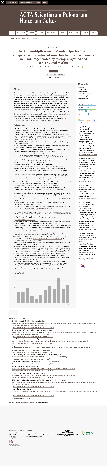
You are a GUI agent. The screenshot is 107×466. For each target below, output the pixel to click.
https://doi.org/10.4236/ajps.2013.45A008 (25, 231)
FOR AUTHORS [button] (51, 33)
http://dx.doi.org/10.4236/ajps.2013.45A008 (39, 229)
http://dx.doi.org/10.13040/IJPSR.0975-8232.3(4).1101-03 (47, 238)
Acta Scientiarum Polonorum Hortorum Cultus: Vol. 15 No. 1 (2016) (32, 370)
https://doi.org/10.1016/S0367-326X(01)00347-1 (31, 214)
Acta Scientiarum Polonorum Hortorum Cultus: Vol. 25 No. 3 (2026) (33, 386)
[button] (82, 104)
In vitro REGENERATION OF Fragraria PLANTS (48, 361)
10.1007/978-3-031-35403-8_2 (88, 198)
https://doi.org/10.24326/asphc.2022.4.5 (55, 74)
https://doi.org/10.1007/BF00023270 (24, 172)
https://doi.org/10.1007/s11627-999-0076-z (52, 166)
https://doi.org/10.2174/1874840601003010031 (27, 139)
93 (20, 399)
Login (44, 2)
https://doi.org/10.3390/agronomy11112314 (32, 251)
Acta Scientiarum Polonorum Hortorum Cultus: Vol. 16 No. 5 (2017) (32, 364)
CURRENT (31, 33)
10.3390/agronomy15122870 (88, 154)
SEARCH (94, 33)
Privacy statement (12, 2)
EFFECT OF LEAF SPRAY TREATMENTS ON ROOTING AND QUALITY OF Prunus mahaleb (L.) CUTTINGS (43, 368)
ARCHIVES (41, 33)
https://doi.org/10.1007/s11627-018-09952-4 (28, 265)
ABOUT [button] (62, 33)
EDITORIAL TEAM (74, 33)
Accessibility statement (26, 2)
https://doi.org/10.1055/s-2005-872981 (25, 185)
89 (12, 399)
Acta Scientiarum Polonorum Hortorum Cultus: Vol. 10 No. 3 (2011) (33, 327)
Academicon (48, 434)
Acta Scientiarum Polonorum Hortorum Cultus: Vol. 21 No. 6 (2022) (32, 343)
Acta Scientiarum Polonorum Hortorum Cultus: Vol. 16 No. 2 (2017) (32, 359)
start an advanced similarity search (28, 402)
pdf (53, 71)
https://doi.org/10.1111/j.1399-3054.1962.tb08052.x (49, 189)
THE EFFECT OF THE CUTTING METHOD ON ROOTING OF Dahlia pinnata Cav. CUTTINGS (39, 357)
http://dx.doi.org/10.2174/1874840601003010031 (46, 138)
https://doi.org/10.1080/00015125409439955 (26, 157)
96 (25, 399)
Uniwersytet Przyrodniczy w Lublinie (45, 433)
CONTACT (85, 33)
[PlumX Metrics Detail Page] (83, 266)
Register (38, 2)
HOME (11, 33)
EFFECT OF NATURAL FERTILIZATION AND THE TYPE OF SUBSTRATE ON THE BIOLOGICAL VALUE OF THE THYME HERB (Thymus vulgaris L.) (54, 392)
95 (23, 399)
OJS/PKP (41, 436)
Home (12, 38)
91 (16, 399)
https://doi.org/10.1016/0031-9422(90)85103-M (27, 153)
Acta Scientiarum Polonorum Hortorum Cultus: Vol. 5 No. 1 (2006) (33, 352)
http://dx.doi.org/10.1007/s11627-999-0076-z (26, 166)
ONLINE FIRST (21, 33)
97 (27, 399)
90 (14, 399)
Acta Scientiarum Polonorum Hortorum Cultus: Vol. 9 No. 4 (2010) (33, 336)
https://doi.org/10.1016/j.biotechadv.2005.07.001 (27, 210)
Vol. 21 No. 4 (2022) (26, 38)
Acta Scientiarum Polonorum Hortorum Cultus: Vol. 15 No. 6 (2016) (33, 395)
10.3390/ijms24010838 (86, 259)
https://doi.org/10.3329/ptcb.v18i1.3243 (25, 219)
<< (9, 399)
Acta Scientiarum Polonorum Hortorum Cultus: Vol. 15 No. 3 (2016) (32, 377)
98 (29, 399)
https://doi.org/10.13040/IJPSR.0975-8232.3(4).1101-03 (29, 240)
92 (18, 399)
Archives (18, 38)
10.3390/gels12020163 (86, 181)
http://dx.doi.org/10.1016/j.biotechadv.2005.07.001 (38, 208)
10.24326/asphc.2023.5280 (87, 229)
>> (32, 399)
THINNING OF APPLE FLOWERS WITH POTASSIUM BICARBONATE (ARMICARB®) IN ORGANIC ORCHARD (44, 375)
